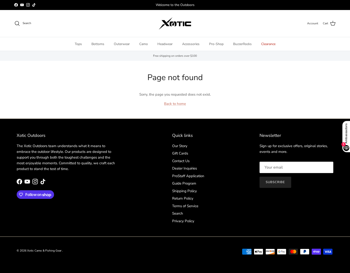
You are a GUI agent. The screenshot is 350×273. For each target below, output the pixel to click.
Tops (78, 44)
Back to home (175, 103)
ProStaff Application (188, 176)
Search (177, 213)
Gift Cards (180, 153)
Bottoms (97, 44)
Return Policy (182, 198)
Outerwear (122, 44)
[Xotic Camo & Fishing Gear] (175, 23)
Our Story (179, 146)
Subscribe (275, 182)
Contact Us (181, 161)
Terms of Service (185, 206)
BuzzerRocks (242, 44)
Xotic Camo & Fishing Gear (44, 250)
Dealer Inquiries (184, 168)
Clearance (268, 44)
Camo (143, 44)
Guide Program (184, 183)
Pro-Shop (216, 44)
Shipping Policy (184, 191)
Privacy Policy (183, 221)
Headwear (165, 44)
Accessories (191, 44)
